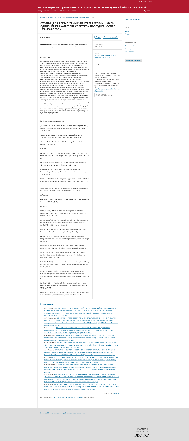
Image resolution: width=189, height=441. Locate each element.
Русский (127, 34)
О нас (74, 11)
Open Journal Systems (132, 20)
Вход (150, 1)
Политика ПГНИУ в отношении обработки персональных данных (62, 413)
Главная (42, 17)
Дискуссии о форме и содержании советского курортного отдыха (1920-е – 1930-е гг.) (85, 335)
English (127, 31)
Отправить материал (133, 60)
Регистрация (142, 1)
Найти (148, 11)
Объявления (64, 11)
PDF (98, 37)
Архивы (54, 11)
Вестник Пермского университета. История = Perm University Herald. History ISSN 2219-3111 (93, 7)
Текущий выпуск (43, 11)
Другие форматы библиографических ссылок (104, 94)
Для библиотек (129, 52)
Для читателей (129, 46)
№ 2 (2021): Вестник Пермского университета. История (72, 17)
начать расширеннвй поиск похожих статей (68, 397)
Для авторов (129, 49)
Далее (115, 393)
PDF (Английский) (111, 37)
